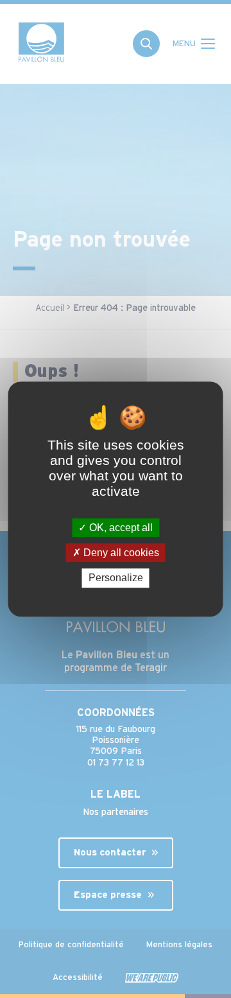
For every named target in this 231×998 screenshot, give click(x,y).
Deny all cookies (120, 552)
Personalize (116, 578)
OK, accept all (120, 527)
